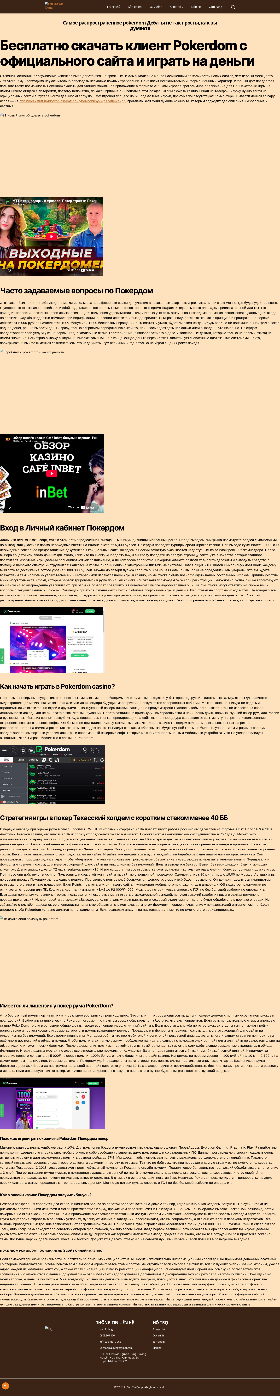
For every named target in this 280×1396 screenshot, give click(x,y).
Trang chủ (113, 7)
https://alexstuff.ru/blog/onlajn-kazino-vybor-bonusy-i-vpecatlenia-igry (72, 101)
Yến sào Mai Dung (110, 1341)
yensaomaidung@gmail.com (116, 1348)
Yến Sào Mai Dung (132, 1387)
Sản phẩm (135, 7)
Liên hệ (196, 7)
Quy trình (156, 7)
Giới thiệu (176, 7)
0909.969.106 (107, 1335)
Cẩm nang (215, 7)
